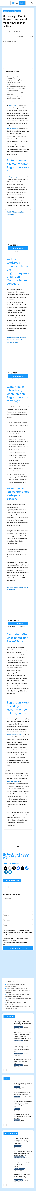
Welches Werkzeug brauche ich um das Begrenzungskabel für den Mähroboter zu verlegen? (18, 80)
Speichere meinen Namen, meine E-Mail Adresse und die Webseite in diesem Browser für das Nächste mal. (17, 933)
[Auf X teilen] (14, 868)
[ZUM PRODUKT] (18, 238)
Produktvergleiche (17, 876)
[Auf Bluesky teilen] (27, 868)
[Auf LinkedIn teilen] (6, 872)
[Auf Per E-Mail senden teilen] (10, 868)
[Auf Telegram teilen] (10, 872)
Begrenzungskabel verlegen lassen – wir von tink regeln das (18, 97)
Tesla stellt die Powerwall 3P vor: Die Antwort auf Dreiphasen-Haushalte (22, 1176)
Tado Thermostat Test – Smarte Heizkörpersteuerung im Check (22, 1116)
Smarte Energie (17, 1145)
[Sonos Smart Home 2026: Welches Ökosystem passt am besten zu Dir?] (8, 1022)
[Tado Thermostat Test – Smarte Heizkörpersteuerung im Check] (8, 1115)
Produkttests (29, 875)
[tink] (5, 31)
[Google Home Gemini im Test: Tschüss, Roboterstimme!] (8, 1094)
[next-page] (7, 1070)
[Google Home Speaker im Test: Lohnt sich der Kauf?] (8, 1084)
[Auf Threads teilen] (22, 868)
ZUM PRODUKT (18, 248)
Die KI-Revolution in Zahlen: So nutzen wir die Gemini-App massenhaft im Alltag (23, 1153)
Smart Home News (27, 877)
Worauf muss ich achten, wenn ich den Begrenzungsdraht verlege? (18, 85)
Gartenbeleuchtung (13, 128)
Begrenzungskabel (15, 177)
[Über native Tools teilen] (5, 868)
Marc (22, 1087)
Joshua (26, 1027)
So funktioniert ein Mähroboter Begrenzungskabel (17, 76)
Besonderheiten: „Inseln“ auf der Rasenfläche (17, 93)
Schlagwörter (13, 873)
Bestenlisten (29, 876)
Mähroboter (13, 105)
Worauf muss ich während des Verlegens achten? (16, 89)
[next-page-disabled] (7, 887)
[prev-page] (4, 887)
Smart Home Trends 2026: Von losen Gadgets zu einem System (23, 1164)
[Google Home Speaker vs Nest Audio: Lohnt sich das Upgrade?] (8, 1060)
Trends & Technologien (19, 1157)
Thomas (24, 1146)
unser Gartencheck (13, 781)
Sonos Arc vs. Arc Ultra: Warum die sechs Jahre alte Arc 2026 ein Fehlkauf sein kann (22, 1048)
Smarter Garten (8, 11)
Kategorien (19, 875)
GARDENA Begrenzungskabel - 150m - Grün (16, 213)
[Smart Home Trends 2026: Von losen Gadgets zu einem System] (8, 1164)
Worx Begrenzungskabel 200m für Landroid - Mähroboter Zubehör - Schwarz (16, 340)
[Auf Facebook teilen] (18, 868)
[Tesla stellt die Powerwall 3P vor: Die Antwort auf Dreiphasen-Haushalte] (8, 1175)
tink (9, 31)
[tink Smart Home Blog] (18, 3)
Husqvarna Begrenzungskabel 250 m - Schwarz (17, 588)
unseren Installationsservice (16, 734)
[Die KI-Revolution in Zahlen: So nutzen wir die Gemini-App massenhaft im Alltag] (8, 1153)
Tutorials (17, 11)
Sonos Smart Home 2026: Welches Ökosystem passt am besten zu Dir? (23, 1023)
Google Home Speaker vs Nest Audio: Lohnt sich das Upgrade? (23, 1061)
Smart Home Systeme (26, 873)
